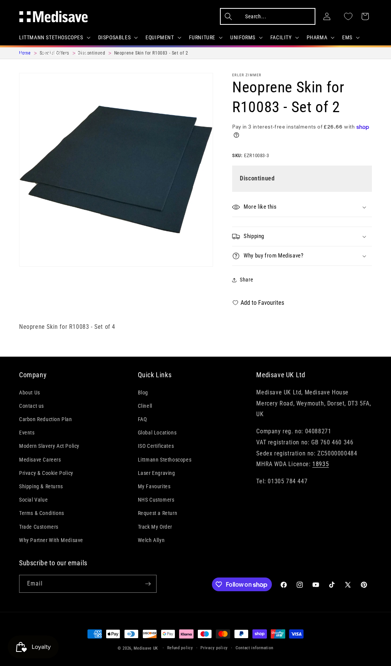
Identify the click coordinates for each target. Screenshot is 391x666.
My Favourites (154, 486)
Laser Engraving (156, 473)
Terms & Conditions (41, 513)
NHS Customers (156, 500)
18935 (320, 464)
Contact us (31, 406)
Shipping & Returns (41, 486)
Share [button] (246, 280)
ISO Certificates (156, 446)
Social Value (33, 500)
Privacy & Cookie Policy (46, 473)
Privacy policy (214, 647)
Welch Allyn (151, 540)
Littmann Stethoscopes (165, 460)
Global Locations (157, 433)
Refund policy (180, 647)
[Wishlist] (348, 16)
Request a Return (158, 513)
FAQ (142, 419)
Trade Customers (38, 527)
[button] (54, 37)
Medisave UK (146, 648)
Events (27, 433)
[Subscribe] (147, 584)
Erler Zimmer (247, 75)
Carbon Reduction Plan (45, 419)
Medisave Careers (40, 460)
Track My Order (155, 527)
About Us (29, 392)
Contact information (254, 647)
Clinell (145, 406)
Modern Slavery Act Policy (49, 446)
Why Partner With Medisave (51, 540)
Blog (143, 392)
